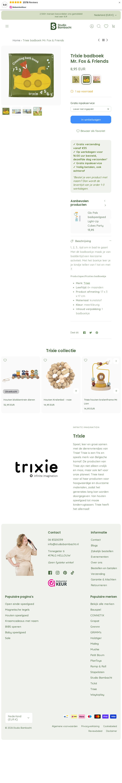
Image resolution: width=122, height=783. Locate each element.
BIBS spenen (13, 626)
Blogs (94, 545)
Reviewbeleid (95, 731)
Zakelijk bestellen (102, 551)
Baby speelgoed (15, 632)
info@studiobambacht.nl (63, 544)
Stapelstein (97, 672)
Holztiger (96, 638)
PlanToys (96, 660)
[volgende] (86, 15)
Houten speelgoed (16, 615)
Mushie (94, 649)
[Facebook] (50, 572)
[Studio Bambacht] (61, 26)
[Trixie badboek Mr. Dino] (76, 79)
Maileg (94, 643)
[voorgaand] (35, 15)
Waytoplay (97, 694)
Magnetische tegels (17, 609)
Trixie (87, 283)
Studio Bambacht (101, 677)
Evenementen (99, 556)
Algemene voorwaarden (65, 726)
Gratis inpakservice (83, 103)
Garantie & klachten (103, 579)
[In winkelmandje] (76, 391)
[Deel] (84, 332)
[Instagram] (57, 572)
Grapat (94, 621)
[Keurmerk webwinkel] (64, 583)
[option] (31, 75)
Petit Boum (97, 655)
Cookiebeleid (110, 726)
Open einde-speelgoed (19, 604)
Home (17, 40)
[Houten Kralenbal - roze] (60, 375)
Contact (96, 539)
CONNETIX (97, 615)
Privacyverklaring (90, 726)
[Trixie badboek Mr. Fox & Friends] (86, 79)
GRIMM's (95, 632)
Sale (7, 638)
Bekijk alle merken (102, 604)
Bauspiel (95, 609)
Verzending (98, 573)
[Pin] (97, 332)
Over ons (96, 562)
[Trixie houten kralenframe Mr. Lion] (101, 375)
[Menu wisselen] (8, 26)
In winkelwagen (91, 119)
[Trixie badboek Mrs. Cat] (97, 79)
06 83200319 (55, 539)
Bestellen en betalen (104, 568)
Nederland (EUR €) (104, 15)
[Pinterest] (65, 572)
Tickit (93, 683)
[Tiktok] (72, 572)
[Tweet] (91, 332)
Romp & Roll (98, 666)
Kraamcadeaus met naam (21, 621)
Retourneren (99, 585)
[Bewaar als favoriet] (75, 214)
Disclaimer (111, 731)
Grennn (95, 626)
